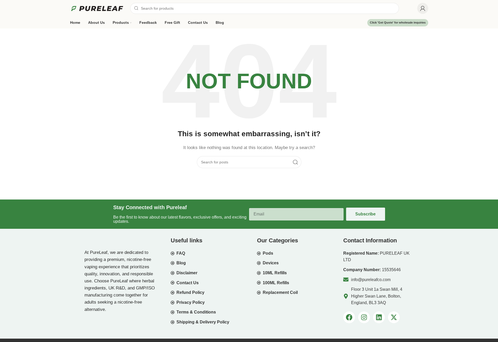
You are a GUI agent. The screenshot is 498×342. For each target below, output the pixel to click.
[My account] (423, 8)
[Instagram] (364, 317)
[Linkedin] (379, 317)
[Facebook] (349, 317)
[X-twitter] (394, 317)
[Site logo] (97, 8)
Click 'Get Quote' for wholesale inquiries (398, 22)
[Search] (295, 162)
